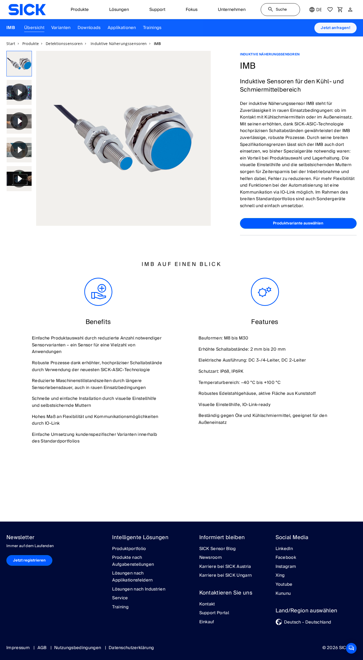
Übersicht (34, 27)
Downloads (89, 27)
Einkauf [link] (206, 622)
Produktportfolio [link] (129, 549)
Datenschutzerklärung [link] (131, 647)
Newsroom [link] (210, 557)
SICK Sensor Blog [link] (217, 549)
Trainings (152, 27)
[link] (27, 9)
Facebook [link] (286, 557)
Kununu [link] (283, 593)
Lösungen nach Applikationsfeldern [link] (132, 577)
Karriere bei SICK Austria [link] (225, 566)
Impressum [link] (18, 647)
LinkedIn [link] (284, 549)
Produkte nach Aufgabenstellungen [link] (133, 561)
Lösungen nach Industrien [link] (138, 589)
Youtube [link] (284, 584)
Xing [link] (280, 575)
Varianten (61, 27)
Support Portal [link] (214, 613)
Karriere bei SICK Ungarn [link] (225, 575)
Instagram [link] (286, 566)
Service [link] (120, 598)
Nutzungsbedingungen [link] (78, 647)
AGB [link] (42, 647)
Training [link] (120, 607)
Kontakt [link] (207, 604)
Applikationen (122, 27)
